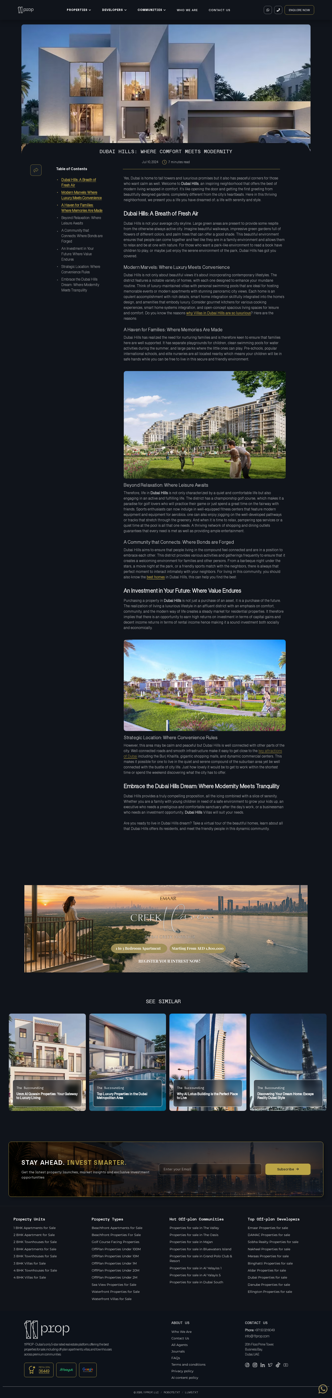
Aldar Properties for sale (267, 1270)
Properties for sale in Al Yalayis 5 (195, 1275)
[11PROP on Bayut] (66, 1370)
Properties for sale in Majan (191, 1242)
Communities (150, 10)
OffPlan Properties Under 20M (115, 1270)
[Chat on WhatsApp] (322, 1388)
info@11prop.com (257, 1336)
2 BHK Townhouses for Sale (35, 1242)
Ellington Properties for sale (270, 1292)
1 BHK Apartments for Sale (35, 1228)
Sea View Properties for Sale (114, 1285)
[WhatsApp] (268, 10)
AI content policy (184, 1378)
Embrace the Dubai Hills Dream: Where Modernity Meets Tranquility (80, 285)
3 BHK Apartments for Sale (35, 1249)
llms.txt (191, 1392)
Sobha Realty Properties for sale (273, 1242)
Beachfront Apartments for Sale (117, 1228)
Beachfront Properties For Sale (116, 1235)
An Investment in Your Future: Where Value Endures (77, 254)
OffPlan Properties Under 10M (115, 1256)
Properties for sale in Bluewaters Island (200, 1249)
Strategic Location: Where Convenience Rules (80, 269)
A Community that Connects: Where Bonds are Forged (82, 236)
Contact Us (219, 10)
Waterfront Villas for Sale (111, 1299)
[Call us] (278, 10)
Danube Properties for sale (269, 1285)
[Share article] (36, 170)
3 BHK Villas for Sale (30, 1263)
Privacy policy (182, 1371)
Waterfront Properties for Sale (116, 1292)
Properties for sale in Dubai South (196, 1282)
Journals (178, 1351)
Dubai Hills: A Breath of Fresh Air (78, 182)
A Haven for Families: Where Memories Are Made (82, 207)
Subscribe (288, 1169)
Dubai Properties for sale (267, 1277)
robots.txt (172, 1392)
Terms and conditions (188, 1364)
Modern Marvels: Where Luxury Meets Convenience (81, 195)
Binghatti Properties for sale (270, 1263)
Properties (77, 10)
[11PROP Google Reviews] (88, 1370)
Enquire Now (299, 10)
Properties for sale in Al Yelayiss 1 (196, 1268)
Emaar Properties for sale (268, 1228)
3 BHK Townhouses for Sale (35, 1256)
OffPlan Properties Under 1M (114, 1263)
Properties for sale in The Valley (194, 1228)
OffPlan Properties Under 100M (116, 1249)
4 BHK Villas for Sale (30, 1277)
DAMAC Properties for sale (269, 1235)
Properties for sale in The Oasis (194, 1235)
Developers (112, 10)
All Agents (179, 1345)
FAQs (175, 1358)
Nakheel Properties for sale (269, 1249)
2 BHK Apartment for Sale (34, 1235)
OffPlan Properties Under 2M (114, 1277)
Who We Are (187, 10)
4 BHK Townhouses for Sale (35, 1270)
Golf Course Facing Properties (115, 1242)
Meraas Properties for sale (268, 1256)
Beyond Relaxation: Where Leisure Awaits (81, 220)
